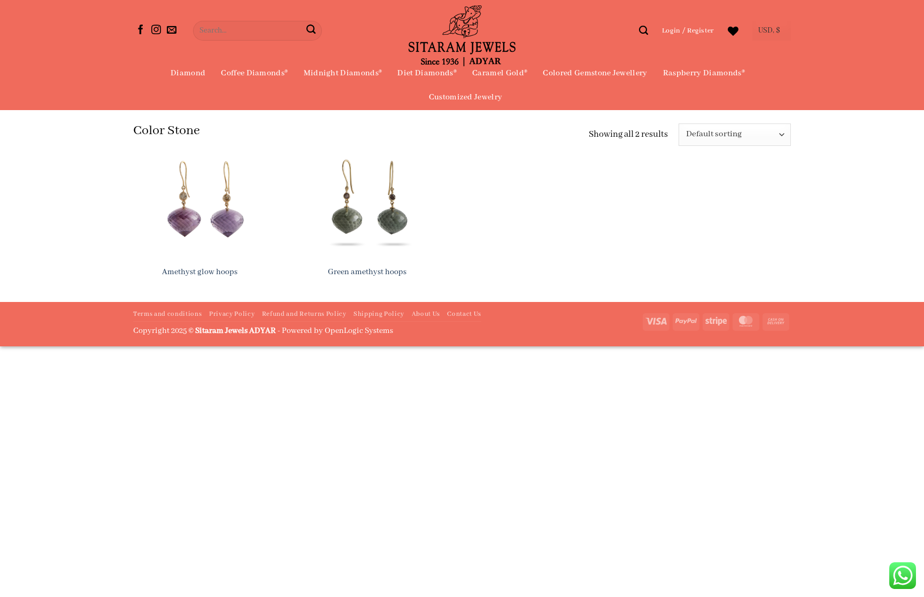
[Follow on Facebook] (140, 30)
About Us (426, 314)
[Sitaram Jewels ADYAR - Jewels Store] (462, 35)
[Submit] (311, 31)
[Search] (643, 30)
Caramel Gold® (499, 73)
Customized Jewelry (466, 97)
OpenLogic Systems (359, 331)
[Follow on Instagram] (156, 30)
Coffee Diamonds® (254, 73)
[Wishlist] (733, 31)
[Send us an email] (171, 30)
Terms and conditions (167, 314)
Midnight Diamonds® (343, 73)
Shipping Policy (378, 314)
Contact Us (464, 314)
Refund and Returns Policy (304, 314)
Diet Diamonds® (426, 73)
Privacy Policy (232, 314)
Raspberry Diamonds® (704, 73)
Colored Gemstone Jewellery (595, 73)
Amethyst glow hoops (199, 272)
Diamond (188, 73)
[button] (688, 30)
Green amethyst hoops (367, 272)
